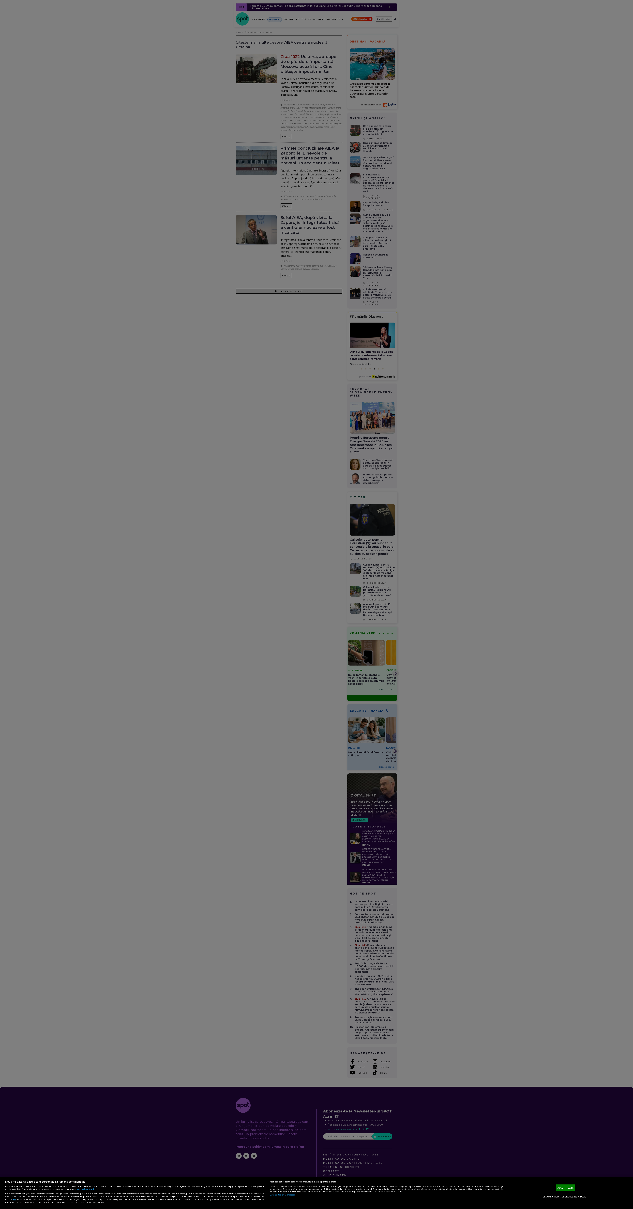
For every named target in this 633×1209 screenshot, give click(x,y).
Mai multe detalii (85, 1189)
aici (14, 1199)
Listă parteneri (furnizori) (282, 1195)
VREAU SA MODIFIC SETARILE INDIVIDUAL (564, 1196)
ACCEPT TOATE (566, 1187)
